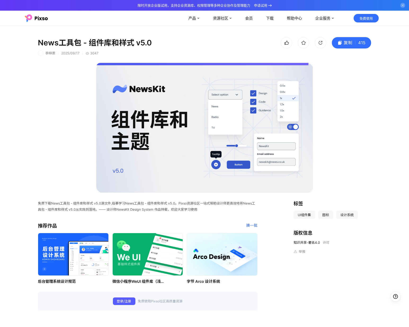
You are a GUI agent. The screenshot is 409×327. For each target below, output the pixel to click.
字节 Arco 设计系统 (203, 281)
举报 (302, 251)
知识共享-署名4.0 (306, 242)
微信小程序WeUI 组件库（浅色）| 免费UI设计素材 (139, 281)
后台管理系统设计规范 (57, 281)
